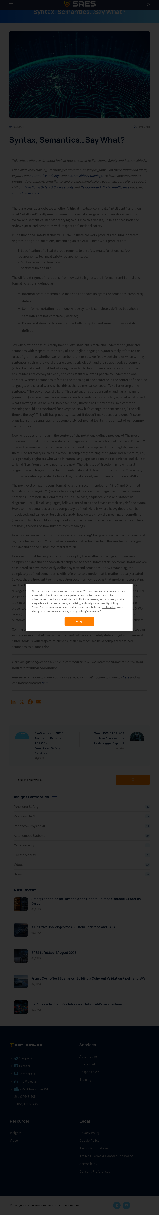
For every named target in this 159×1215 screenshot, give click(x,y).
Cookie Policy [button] (109, 607)
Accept (79, 621)
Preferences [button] (93, 611)
